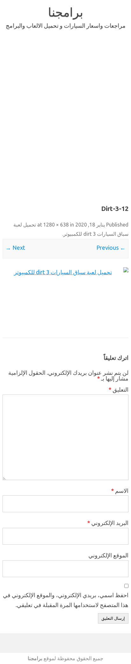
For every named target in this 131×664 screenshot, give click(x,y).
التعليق (118, 389)
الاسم (119, 490)
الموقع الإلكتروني (108, 555)
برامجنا (65, 12)
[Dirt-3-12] (65, 298)
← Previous (111, 247)
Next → (15, 247)
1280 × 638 (56, 224)
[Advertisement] (65, 115)
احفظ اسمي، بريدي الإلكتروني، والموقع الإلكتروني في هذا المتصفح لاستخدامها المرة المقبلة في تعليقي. (65, 600)
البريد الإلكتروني (107, 523)
